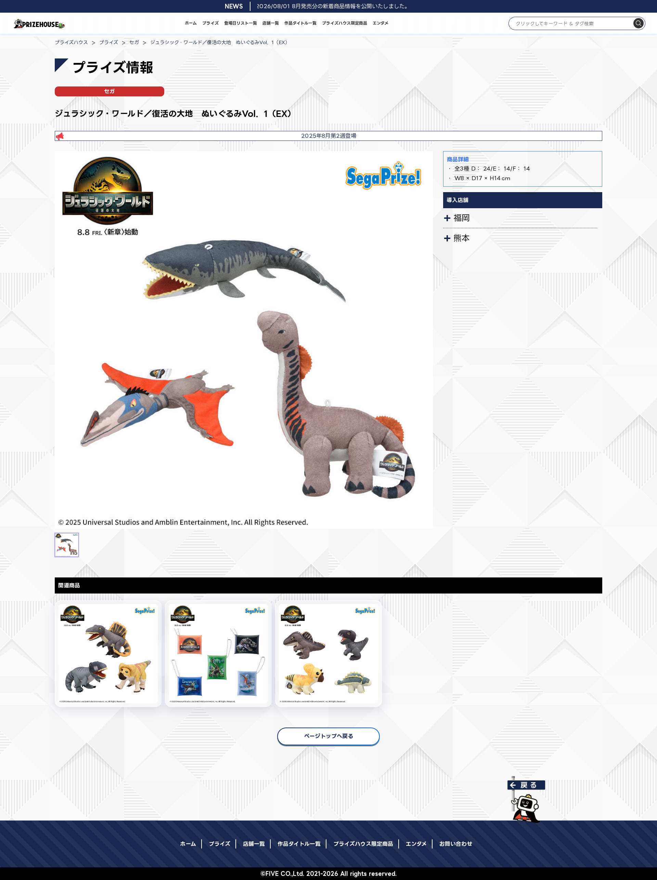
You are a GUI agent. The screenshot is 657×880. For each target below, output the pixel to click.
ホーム (191, 23)
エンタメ (380, 23)
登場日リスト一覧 (240, 23)
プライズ (210, 23)
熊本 (461, 238)
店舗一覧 (270, 23)
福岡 (461, 217)
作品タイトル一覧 (300, 23)
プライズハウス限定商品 (344, 23)
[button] (67, 545)
